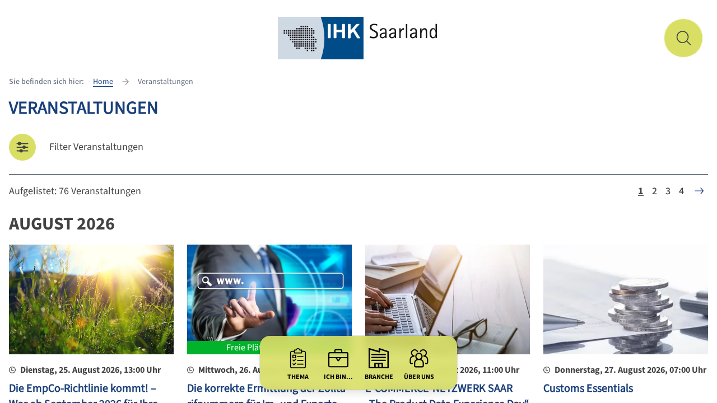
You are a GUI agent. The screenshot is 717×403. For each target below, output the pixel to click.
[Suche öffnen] (683, 38)
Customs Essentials (588, 388)
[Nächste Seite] (699, 190)
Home (103, 81)
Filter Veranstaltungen (96, 147)
